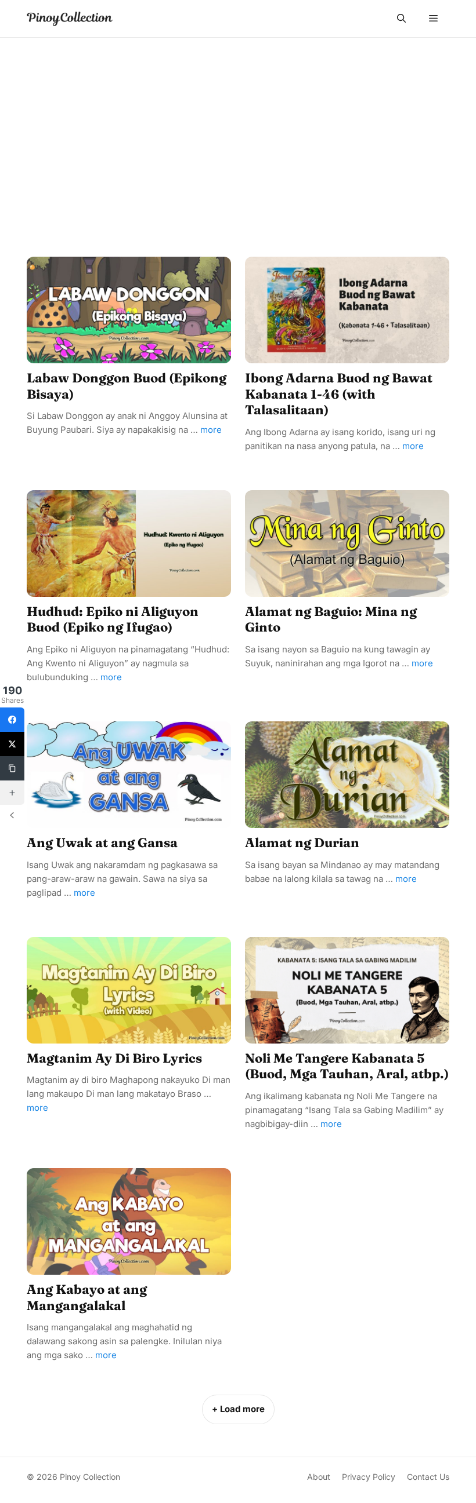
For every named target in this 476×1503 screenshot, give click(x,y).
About (318, 1477)
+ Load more (238, 1408)
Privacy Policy (368, 1477)
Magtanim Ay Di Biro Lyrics (114, 1058)
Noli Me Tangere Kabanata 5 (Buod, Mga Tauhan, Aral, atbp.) (347, 1066)
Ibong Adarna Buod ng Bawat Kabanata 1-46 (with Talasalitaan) (338, 394)
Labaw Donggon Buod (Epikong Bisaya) (126, 386)
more (211, 429)
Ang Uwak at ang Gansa (102, 842)
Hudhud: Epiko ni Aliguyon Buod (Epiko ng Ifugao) (113, 619)
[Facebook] (12, 719)
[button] (401, 18)
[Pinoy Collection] (70, 19)
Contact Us (428, 1477)
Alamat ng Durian (302, 842)
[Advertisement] (238, 124)
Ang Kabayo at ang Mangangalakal (87, 1297)
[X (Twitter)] (12, 744)
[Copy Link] (12, 768)
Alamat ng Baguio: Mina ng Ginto (331, 619)
